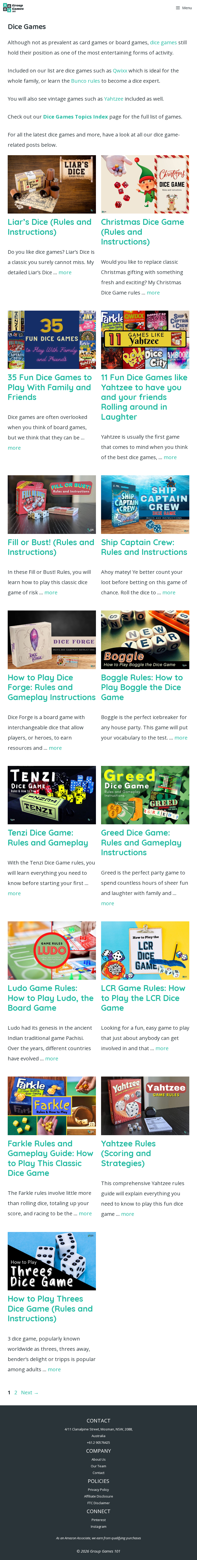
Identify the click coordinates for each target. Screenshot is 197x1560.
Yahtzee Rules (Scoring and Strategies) (128, 1153)
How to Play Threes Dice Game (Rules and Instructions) (50, 1308)
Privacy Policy (98, 1489)
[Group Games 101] (13, 7)
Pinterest (99, 1519)
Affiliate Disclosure (98, 1496)
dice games (163, 42)
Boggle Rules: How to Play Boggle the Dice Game (142, 687)
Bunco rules (85, 80)
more (65, 272)
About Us (99, 1459)
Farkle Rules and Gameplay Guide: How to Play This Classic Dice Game (50, 1158)
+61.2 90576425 (98, 1442)
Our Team (98, 1466)
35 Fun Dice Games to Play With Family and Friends (50, 387)
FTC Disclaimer (98, 1503)
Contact (98, 1472)
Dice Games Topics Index (75, 116)
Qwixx (120, 70)
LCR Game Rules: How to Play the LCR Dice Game (143, 998)
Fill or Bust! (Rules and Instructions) (51, 547)
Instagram (98, 1526)
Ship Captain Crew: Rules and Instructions (144, 547)
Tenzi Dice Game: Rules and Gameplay (48, 837)
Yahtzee (113, 98)
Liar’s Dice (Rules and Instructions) (50, 227)
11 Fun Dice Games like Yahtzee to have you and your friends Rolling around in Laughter (144, 397)
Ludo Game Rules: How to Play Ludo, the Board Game (51, 998)
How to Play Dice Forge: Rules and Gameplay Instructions (52, 687)
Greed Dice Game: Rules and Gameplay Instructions (141, 842)
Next (30, 1392)
